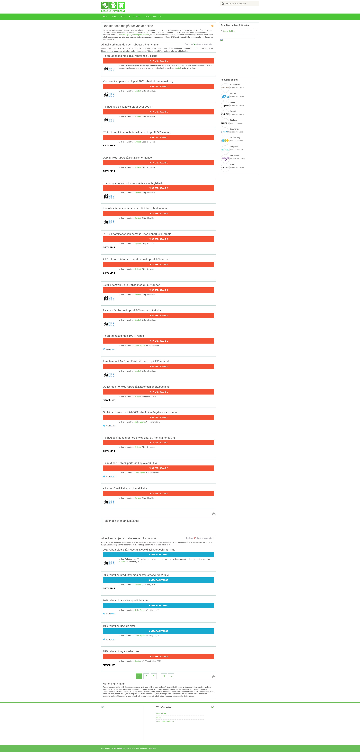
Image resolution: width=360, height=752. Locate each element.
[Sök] (223, 3)
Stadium (146, 35)
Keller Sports (137, 35)
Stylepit (128, 35)
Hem (105, 17)
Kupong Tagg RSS (212, 26)
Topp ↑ (213, 513)
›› (171, 676)
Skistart (122, 35)
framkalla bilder (229, 31)
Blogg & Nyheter (153, 17)
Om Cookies (161, 713)
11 (164, 676)
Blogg (158, 717)
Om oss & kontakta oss (165, 721)
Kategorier (134, 17)
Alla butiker (118, 17)
